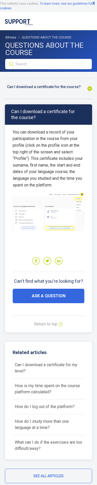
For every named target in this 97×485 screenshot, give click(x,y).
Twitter (47, 261)
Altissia (10, 37)
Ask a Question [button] (48, 295)
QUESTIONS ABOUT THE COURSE (46, 37)
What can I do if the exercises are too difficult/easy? (48, 445)
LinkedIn (59, 261)
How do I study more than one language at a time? (42, 424)
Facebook (36, 261)
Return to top (45, 324)
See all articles (48, 476)
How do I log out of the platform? (44, 406)
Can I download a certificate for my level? (46, 367)
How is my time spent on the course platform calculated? (47, 388)
